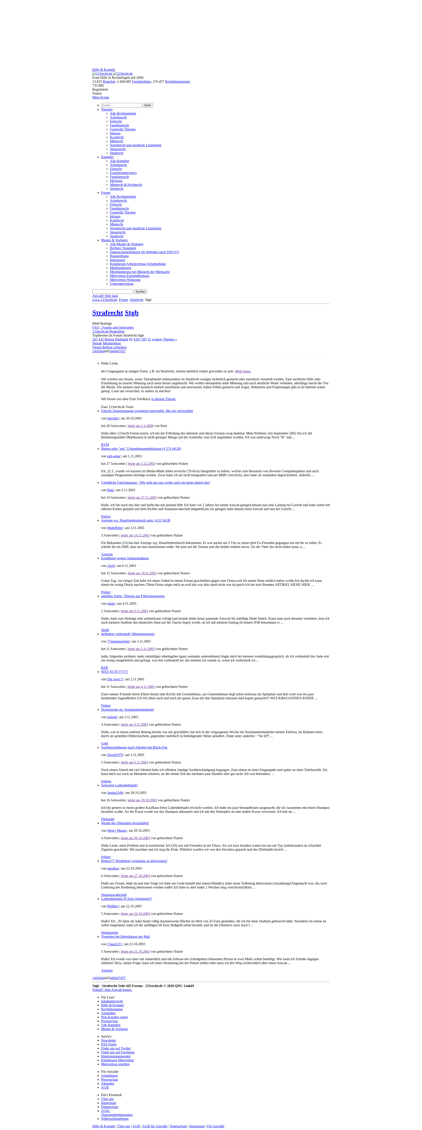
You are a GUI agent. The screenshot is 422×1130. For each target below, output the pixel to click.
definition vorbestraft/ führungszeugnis (128, 634)
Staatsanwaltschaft (114, 895)
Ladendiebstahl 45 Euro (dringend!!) (126, 899)
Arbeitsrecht (118, 117)
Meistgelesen (112, 343)
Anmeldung (109, 1075)
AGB (105, 1087)
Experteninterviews (123, 173)
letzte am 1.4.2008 (140, 426)
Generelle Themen (123, 129)
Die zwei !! (115, 679)
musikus (113, 868)
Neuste (97, 343)
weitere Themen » (164, 339)
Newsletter (108, 1040)
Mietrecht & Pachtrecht (126, 185)
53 (149, 339)
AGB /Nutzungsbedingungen (117, 1113)
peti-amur (113, 456)
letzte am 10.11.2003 (142, 573)
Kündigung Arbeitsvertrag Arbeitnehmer (138, 264)
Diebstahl (121, 339)
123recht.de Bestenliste (108, 331)
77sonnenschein (118, 641)
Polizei (106, 516)
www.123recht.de (104, 300)
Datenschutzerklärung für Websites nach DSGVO (144, 252)
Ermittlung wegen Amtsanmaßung (125, 558)
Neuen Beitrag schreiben (109, 347)
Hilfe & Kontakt (103, 69)
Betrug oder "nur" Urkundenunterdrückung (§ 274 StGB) (141, 449)
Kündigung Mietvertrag (117, 1060)
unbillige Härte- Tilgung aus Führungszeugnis (133, 596)
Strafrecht (116, 153)
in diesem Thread (163, 399)
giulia (111, 603)
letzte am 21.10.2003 (135, 951)
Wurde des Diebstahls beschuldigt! (125, 823)
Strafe (105, 630)
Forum (105, 192)
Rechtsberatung (112, 1009)
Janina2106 (115, 793)
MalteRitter (115, 528)
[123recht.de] (112, 73)
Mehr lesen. (243, 371)
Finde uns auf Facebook (118, 1052)
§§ (131, 339)
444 (102, 351)
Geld (104, 743)
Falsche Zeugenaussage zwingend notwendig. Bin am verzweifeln (147, 411)
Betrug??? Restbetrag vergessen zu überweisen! (134, 861)
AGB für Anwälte (154, 1126)
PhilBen (112, 906)
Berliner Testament (123, 248)
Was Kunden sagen (114, 1017)
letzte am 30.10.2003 (142, 800)
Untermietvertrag (121, 284)
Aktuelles (107, 1083)
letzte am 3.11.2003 (134, 724)
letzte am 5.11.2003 (134, 611)
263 (95, 339)
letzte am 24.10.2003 (135, 914)
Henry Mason (116, 830)
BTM (105, 445)
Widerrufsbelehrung (115, 1119)
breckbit (112, 418)
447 (117, 351)
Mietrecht (116, 141)
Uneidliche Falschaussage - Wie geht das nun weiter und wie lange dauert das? (155, 482)
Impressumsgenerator (116, 1056)
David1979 (115, 755)
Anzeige (107, 554)
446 (112, 351)
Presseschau (109, 1021)
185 (144, 339)
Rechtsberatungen (177, 81)
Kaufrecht (117, 137)
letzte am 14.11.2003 (135, 535)
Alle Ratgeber (119, 161)
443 (96, 351)
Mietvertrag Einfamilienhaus (129, 276)
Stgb (132, 313)
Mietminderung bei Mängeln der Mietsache (140, 272)
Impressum (117, 260)
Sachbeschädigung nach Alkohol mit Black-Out (134, 747)
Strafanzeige (109, 932)
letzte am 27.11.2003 (142, 497)
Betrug (109, 339)
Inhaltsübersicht (112, 1001)
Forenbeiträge (141, 81)
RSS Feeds (108, 1044)
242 (101, 339)
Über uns (107, 1099)
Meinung (116, 181)
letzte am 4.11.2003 (141, 687)
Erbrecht (116, 121)
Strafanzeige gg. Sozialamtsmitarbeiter (127, 709)
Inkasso (115, 133)
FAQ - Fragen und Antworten (113, 327)
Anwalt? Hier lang (105, 296)
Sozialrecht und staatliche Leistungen (135, 145)
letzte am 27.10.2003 (135, 876)
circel (111, 566)
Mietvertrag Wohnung (125, 280)
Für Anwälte (215, 1126)
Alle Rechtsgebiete (123, 113)
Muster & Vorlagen (114, 240)
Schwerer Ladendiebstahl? (119, 785)
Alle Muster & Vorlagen (126, 244)
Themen (107, 109)
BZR (104, 668)
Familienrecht (119, 125)
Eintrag (106, 781)
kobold (112, 717)
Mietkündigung (120, 268)
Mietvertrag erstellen (115, 1064)
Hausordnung (119, 256)
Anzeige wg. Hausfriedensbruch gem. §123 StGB (135, 520)
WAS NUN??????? (114, 672)
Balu (110, 490)
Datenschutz (109, 1107)
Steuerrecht (118, 149)
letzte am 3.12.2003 (141, 463)
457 (123, 351)
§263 (136, 339)
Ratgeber (109, 81)
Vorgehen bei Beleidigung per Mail (125, 936)
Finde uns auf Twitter (116, 1048)
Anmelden (108, 1013)
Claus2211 (114, 944)
